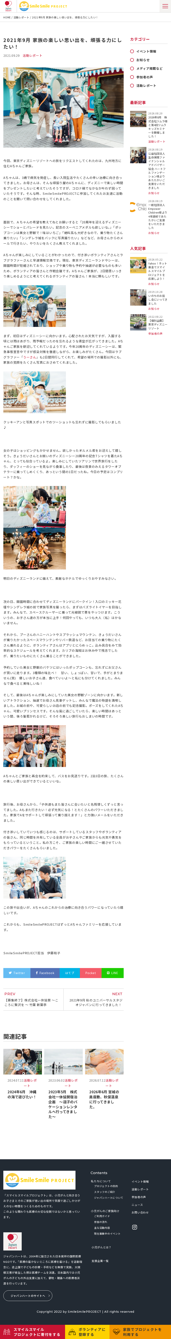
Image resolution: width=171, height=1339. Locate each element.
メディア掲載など (149, 68)
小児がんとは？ (102, 1247)
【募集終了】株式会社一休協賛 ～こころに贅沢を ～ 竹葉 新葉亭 (31, 999)
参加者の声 (144, 77)
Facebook (46, 973)
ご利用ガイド (102, 1216)
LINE (114, 973)
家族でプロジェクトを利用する (142, 1332)
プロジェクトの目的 (106, 1186)
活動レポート (146, 85)
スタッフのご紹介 (104, 1191)
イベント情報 (146, 51)
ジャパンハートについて (108, 1197)
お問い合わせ (140, 1212)
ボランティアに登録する (92, 1332)
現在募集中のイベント (107, 1233)
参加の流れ (100, 1222)
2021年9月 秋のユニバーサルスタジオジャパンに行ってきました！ (96, 999)
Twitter (19, 973)
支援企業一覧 (100, 1261)
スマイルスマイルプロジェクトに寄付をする (37, 1332)
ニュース (137, 1205)
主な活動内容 (102, 1227)
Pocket (90, 973)
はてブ (69, 973)
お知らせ (143, 60)
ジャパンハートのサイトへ (28, 1296)
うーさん (29, 357)
